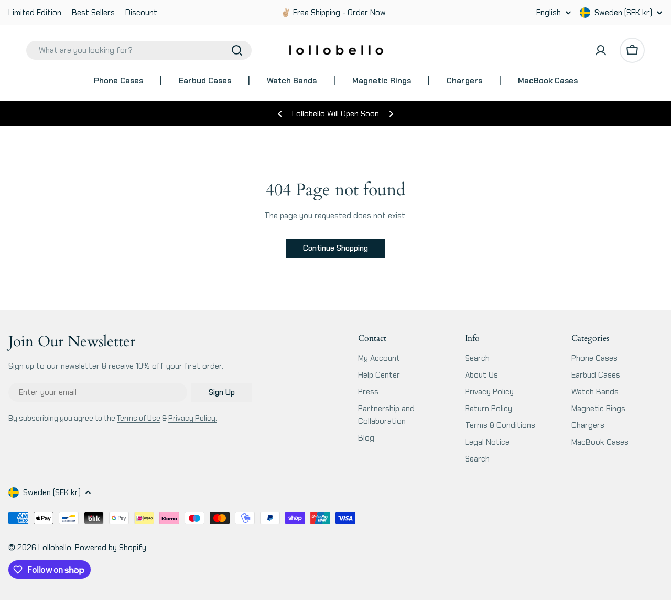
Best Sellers (93, 12)
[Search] (237, 50)
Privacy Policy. (192, 418)
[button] (280, 114)
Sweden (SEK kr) (623, 12)
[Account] (600, 50)
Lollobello (54, 547)
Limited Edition (34, 12)
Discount (141, 12)
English (548, 13)
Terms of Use (138, 418)
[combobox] (139, 50)
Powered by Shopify (110, 547)
